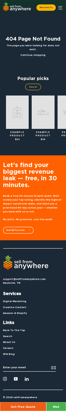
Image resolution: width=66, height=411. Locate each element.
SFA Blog (9, 354)
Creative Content (14, 307)
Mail (56, 407)
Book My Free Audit (15, 230)
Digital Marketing (14, 301)
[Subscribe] (53, 367)
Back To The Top (14, 330)
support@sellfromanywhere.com (24, 279)
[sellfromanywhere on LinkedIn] (27, 379)
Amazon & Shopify (15, 313)
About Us (9, 342)
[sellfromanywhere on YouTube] (16, 379)
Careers (8, 348)
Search (7, 336)
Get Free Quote (23, 407)
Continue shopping (32, 54)
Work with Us (46, 7)
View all (33, 87)
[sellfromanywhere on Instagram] (5, 379)
